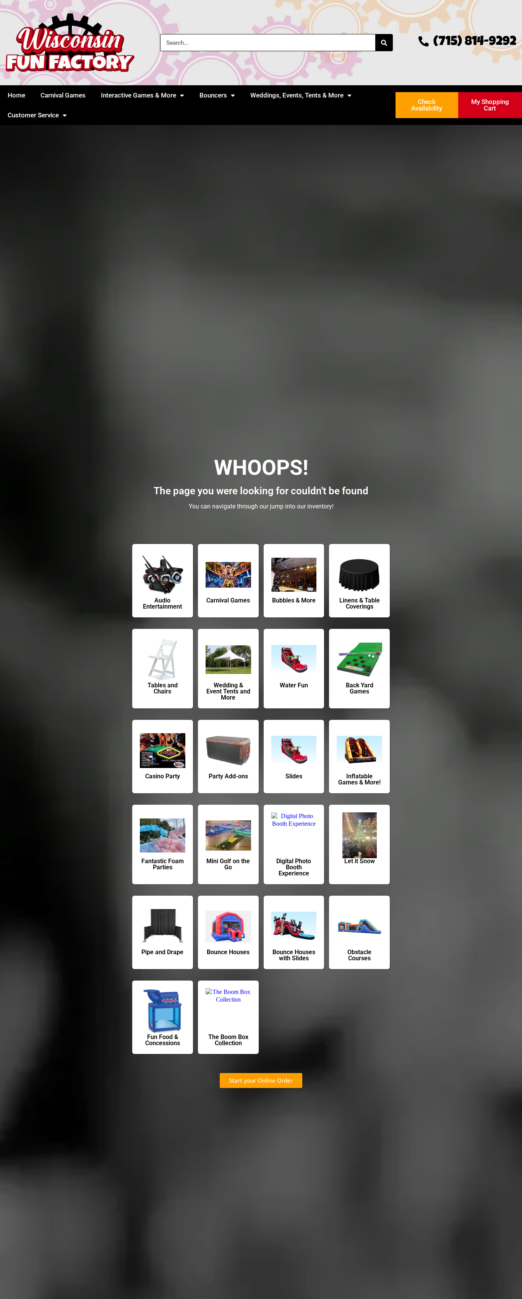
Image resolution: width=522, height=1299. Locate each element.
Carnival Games (63, 95)
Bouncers (213, 95)
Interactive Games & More (138, 95)
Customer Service (33, 115)
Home (16, 95)
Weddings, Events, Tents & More (297, 95)
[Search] (383, 42)
